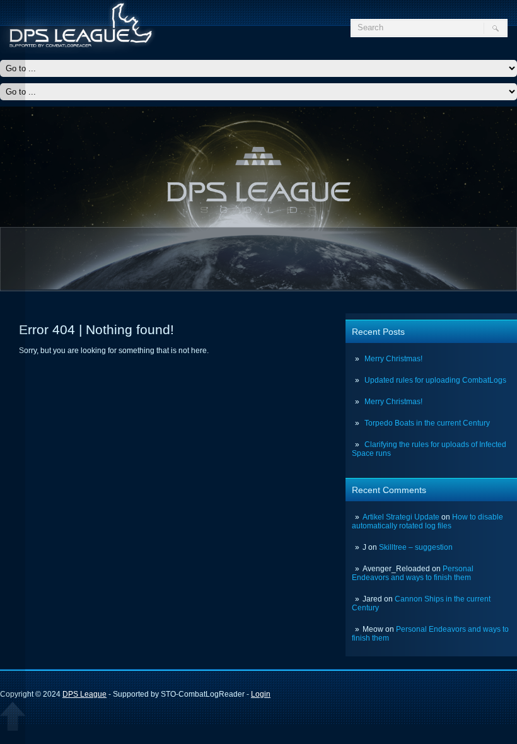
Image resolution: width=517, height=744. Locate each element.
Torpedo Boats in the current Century (427, 423)
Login (260, 694)
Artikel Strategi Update (401, 517)
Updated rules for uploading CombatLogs (435, 380)
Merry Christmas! (393, 358)
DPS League (84, 694)
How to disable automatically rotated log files (427, 521)
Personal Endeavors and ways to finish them (412, 573)
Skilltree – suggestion (416, 547)
